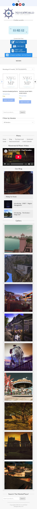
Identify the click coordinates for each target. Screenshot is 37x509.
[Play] (5, 164)
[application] (18, 157)
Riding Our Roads (11, 196)
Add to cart (8, 100)
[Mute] (29, 164)
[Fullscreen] (32, 164)
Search (23, 112)
